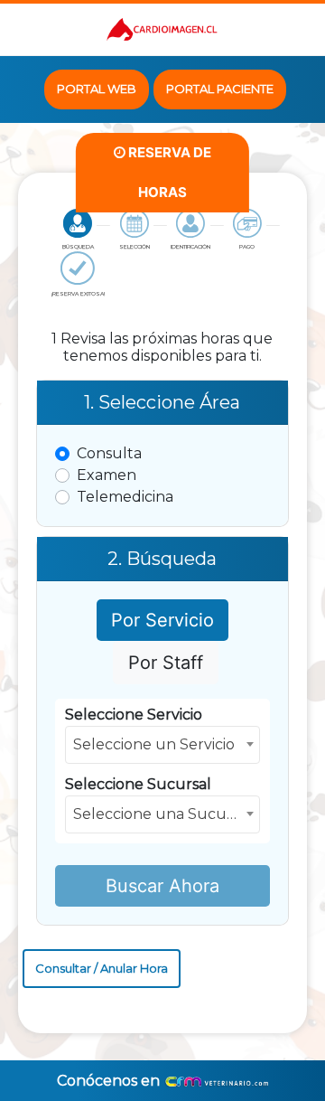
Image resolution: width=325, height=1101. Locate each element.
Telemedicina (125, 496)
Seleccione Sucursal (138, 784)
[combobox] (162, 745)
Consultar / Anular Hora (101, 968)
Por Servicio (162, 620)
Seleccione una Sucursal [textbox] (162, 814)
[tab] (78, 230)
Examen (106, 475)
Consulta (109, 453)
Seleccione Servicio (133, 714)
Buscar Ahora (162, 886)
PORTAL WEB (96, 88)
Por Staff (165, 662)
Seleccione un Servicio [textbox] (154, 744)
